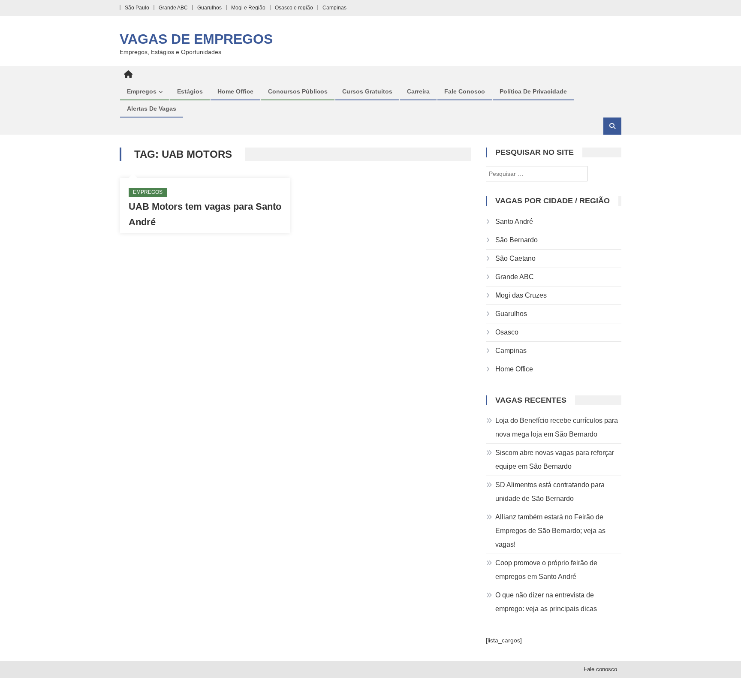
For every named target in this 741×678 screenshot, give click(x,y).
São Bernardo (516, 240)
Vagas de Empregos (196, 39)
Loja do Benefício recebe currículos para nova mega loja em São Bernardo (556, 427)
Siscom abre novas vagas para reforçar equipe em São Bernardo (554, 459)
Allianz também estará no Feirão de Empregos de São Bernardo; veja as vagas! (550, 530)
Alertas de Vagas (151, 108)
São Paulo (137, 8)
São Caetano (515, 258)
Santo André (514, 221)
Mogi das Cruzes (521, 295)
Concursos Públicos (298, 91)
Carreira (418, 91)
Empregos (142, 91)
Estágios (190, 91)
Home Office (235, 91)
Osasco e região (294, 8)
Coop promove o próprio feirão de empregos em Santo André (546, 569)
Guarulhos (209, 8)
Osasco (506, 332)
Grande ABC (173, 8)
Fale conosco (464, 91)
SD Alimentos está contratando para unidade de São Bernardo (550, 491)
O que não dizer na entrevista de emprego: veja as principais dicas (546, 601)
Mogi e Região (248, 8)
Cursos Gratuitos (367, 91)
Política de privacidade (533, 91)
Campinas (334, 8)
